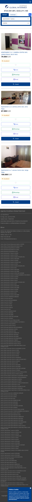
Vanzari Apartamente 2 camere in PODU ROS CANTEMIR (12, 273)
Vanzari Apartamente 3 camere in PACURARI (10, 287)
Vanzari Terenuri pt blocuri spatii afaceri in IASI (10, 384)
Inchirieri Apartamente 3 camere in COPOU (10, 448)
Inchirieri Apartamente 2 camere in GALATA (10, 439)
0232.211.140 (22, 10)
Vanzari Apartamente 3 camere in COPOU (9, 278)
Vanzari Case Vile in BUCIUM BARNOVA (9, 300)
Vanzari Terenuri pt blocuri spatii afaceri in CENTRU (11, 379)
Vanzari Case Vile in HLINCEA (7, 307)
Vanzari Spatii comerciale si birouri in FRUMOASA (11, 357)
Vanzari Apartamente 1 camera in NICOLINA (10, 258)
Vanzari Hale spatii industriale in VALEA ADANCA (11, 342)
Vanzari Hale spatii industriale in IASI (8, 331)
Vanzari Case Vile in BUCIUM (7, 298)
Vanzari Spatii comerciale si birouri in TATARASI (10, 370)
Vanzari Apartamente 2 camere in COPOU (9, 264)
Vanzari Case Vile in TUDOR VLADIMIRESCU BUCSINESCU (13, 322)
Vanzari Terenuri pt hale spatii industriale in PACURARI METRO (13, 422)
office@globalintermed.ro (10, 239)
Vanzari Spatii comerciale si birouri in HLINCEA (10, 361)
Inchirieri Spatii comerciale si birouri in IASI (9, 474)
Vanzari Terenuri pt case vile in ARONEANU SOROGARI (12, 393)
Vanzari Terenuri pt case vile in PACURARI (9, 404)
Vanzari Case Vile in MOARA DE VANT (8, 311)
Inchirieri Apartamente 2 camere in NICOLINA (10, 441)
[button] (15, 70)
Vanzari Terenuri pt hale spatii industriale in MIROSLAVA (12, 416)
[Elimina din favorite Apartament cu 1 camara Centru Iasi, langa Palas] (15, 183)
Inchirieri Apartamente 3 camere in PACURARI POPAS (12, 457)
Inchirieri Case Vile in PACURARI (7, 458)
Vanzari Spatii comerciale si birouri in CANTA (10, 350)
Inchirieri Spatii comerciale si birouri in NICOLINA (11, 476)
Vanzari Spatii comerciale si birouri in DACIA (10, 355)
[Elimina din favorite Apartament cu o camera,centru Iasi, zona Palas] (15, 119)
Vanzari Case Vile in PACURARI (7, 314)
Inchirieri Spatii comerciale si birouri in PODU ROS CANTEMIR (13, 478)
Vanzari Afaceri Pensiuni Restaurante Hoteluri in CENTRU (12, 244)
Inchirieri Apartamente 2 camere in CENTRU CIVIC (11, 436)
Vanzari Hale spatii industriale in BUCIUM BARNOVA (11, 327)
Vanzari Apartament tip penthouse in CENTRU (10, 247)
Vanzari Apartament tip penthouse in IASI (9, 251)
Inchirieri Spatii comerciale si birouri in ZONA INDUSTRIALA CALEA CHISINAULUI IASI (14, 485)
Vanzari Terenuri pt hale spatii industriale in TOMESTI (12, 423)
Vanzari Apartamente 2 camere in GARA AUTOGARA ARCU (13, 266)
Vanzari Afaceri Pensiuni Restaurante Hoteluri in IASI (11, 246)
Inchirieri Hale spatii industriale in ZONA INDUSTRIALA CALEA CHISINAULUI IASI (13, 468)
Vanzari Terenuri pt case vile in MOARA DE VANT (11, 400)
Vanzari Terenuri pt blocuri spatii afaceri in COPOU (11, 381)
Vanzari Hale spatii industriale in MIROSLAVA (10, 332)
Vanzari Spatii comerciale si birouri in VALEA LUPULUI (12, 373)
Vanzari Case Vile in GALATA (6, 305)
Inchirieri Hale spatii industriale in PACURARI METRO (11, 466)
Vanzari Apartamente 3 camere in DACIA (9, 280)
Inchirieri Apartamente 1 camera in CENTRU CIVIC (11, 432)
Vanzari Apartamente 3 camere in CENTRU (9, 276)
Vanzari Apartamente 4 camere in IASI (9, 293)
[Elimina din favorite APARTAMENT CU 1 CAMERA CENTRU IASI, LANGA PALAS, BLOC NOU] (15, 65)
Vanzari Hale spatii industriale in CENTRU (9, 329)
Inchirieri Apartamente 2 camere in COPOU (10, 437)
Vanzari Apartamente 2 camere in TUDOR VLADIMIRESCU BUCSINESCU (15, 275)
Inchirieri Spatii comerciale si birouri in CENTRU (10, 472)
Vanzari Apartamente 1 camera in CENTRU (9, 253)
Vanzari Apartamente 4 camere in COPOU (9, 291)
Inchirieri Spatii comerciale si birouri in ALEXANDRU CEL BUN (13, 470)
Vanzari (4, 15)
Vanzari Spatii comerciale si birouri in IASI (9, 363)
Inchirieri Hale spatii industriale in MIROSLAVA (10, 464)
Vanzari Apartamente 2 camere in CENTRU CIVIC (11, 262)
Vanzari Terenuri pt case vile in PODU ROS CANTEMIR (12, 405)
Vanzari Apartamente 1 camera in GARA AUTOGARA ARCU (13, 257)
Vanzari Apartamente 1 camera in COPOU (9, 255)
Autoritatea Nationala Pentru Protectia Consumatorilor (14, 221)
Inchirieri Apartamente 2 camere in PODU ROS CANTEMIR (13, 445)
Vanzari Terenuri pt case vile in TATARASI (9, 407)
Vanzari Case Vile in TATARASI (7, 318)
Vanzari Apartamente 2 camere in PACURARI (10, 271)
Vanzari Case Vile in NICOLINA (7, 313)
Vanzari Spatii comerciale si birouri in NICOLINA (10, 364)
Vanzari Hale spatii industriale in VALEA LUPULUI (11, 343)
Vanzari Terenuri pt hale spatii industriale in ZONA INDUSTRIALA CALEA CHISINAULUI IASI (15, 428)
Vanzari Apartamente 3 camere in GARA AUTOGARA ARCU (13, 282)
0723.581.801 (10, 10)
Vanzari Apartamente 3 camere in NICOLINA (10, 285)
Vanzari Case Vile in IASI (6, 309)
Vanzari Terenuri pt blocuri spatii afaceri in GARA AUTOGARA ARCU (14, 382)
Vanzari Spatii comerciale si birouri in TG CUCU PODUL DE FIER (14, 372)
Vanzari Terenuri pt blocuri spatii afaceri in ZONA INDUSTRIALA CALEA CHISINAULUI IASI (15, 390)
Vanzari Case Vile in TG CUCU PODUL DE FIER (10, 320)
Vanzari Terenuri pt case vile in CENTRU (9, 395)
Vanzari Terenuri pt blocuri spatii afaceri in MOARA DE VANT (13, 386)
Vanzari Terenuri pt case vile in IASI (8, 398)
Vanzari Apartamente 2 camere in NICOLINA (10, 269)
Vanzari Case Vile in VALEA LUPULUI (8, 325)
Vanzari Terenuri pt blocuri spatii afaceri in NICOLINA (12, 388)
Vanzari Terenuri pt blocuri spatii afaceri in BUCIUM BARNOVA (13, 377)
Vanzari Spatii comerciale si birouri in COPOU (10, 354)
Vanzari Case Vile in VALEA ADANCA (8, 323)
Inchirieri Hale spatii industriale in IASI (8, 462)
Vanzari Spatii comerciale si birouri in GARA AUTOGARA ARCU (13, 359)
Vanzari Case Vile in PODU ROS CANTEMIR (9, 316)
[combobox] (16, 19)
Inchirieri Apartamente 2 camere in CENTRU (10, 434)
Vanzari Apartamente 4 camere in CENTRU (9, 289)
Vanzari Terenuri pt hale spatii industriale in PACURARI (12, 420)
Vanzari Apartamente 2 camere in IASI (9, 267)
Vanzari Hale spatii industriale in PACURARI (9, 336)
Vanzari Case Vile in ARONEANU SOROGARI (10, 296)
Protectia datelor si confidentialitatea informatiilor (13, 223)
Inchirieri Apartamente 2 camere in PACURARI (10, 443)
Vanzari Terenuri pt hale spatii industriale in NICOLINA (12, 418)
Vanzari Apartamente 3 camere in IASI (9, 284)
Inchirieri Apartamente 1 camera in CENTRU (10, 430)
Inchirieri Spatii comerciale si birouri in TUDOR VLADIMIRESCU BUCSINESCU (13, 480)
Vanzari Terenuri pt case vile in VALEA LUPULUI (10, 413)
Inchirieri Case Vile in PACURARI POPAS (9, 460)
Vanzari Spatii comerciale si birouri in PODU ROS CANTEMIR (13, 368)
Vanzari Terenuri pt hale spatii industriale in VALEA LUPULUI (13, 425)
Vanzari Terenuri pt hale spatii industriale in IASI (10, 414)
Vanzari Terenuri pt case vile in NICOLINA (9, 402)
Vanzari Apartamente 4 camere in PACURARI (10, 294)
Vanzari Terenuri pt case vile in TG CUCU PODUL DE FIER (12, 409)
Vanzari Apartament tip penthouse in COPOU (10, 249)
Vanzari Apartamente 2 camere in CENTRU (9, 260)
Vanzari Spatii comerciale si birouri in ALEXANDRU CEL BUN (13, 348)
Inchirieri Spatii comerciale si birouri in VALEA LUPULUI (12, 483)
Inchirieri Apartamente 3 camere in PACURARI (10, 455)
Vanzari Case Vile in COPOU (6, 304)
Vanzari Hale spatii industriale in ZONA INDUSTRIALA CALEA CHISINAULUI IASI (13, 346)
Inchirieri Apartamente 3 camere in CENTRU (10, 446)
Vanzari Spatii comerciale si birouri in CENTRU (10, 352)
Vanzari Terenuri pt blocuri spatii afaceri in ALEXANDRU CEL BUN (14, 375)
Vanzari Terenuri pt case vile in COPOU (9, 396)
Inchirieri (13, 15)
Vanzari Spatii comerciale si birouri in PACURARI (10, 366)
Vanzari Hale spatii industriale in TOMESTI (9, 340)
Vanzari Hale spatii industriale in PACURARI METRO (11, 338)
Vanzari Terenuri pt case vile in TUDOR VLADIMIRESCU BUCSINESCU (15, 411)
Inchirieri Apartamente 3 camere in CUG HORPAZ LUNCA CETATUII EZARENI (14, 451)
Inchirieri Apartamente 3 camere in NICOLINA (10, 453)
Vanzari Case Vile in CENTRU (6, 302)
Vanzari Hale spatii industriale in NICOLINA (9, 334)
